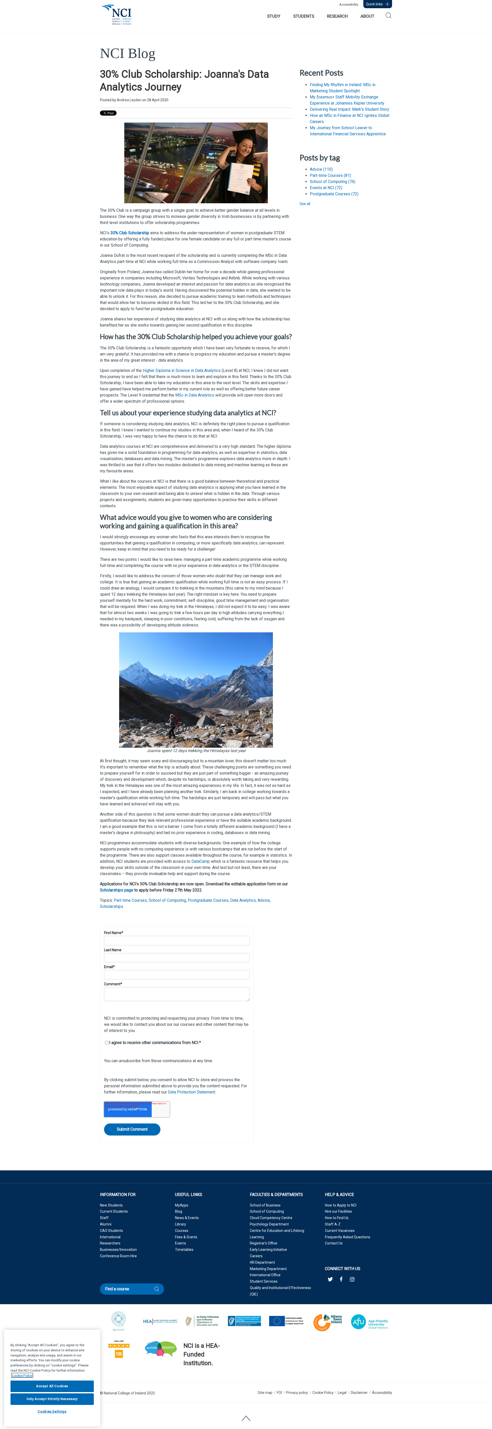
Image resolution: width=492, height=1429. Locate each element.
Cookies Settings (52, 1412)
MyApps (181, 1205)
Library (180, 1224)
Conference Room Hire (118, 1256)
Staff (104, 1218)
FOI (279, 1393)
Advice (264, 900)
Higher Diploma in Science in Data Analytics (182, 370)
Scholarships (111, 906)
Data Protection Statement (191, 1092)
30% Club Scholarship (130, 232)
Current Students (114, 1211)
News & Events (187, 1218)
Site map (265, 1393)
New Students (111, 1205)
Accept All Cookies (52, 1386)
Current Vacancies (340, 1231)
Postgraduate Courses (208, 900)
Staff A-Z (333, 1224)
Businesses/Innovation (118, 1250)
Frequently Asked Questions (347, 1237)
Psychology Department (269, 1224)
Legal (342, 1393)
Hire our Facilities (338, 1211)
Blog (178, 1211)
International (110, 1237)
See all (305, 204)
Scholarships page (116, 890)
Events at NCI (326, 187)
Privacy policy (297, 1393)
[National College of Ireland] (116, 17)
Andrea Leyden (129, 100)
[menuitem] (273, 16)
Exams (180, 1243)
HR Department (262, 1262)
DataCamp (200, 861)
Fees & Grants (186, 1237)
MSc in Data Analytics (194, 395)
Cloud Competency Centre (271, 1218)
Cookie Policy (323, 1393)
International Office (265, 1275)
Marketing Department (268, 1269)
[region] (52, 1378)
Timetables (184, 1250)
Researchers (110, 1243)
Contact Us (334, 1243)
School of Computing (167, 900)
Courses (181, 1231)
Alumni (105, 1224)
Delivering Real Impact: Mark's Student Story (349, 109)
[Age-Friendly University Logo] (183, 1376)
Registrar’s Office (263, 1243)
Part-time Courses (130, 900)
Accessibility (348, 4)
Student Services (264, 1281)
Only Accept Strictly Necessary (52, 1399)
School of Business (265, 1205)
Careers (256, 1256)
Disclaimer (359, 1393)
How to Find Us (336, 1218)
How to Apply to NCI (340, 1205)
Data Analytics (243, 900)
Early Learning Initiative (268, 1250)
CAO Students (111, 1231)
